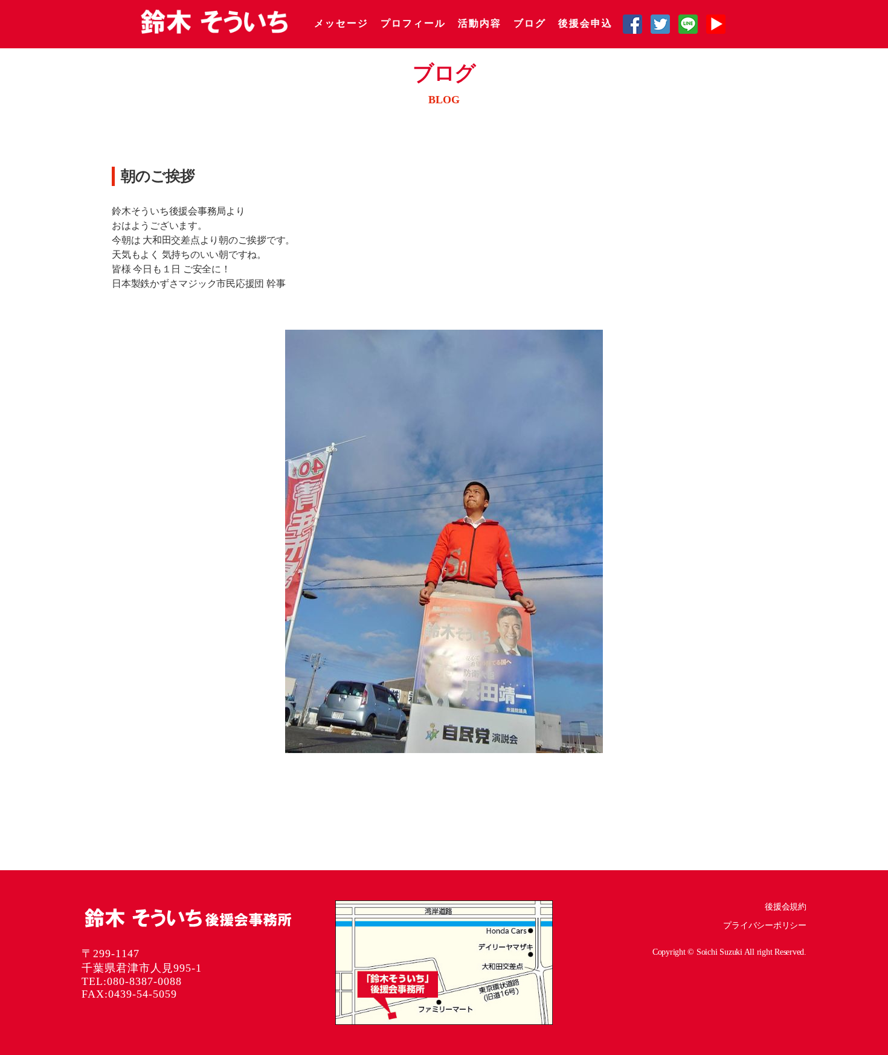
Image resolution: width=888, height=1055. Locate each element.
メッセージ (341, 23)
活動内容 (479, 23)
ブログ (529, 23)
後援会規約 (785, 906)
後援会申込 (585, 23)
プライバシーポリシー (764, 925)
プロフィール (413, 23)
